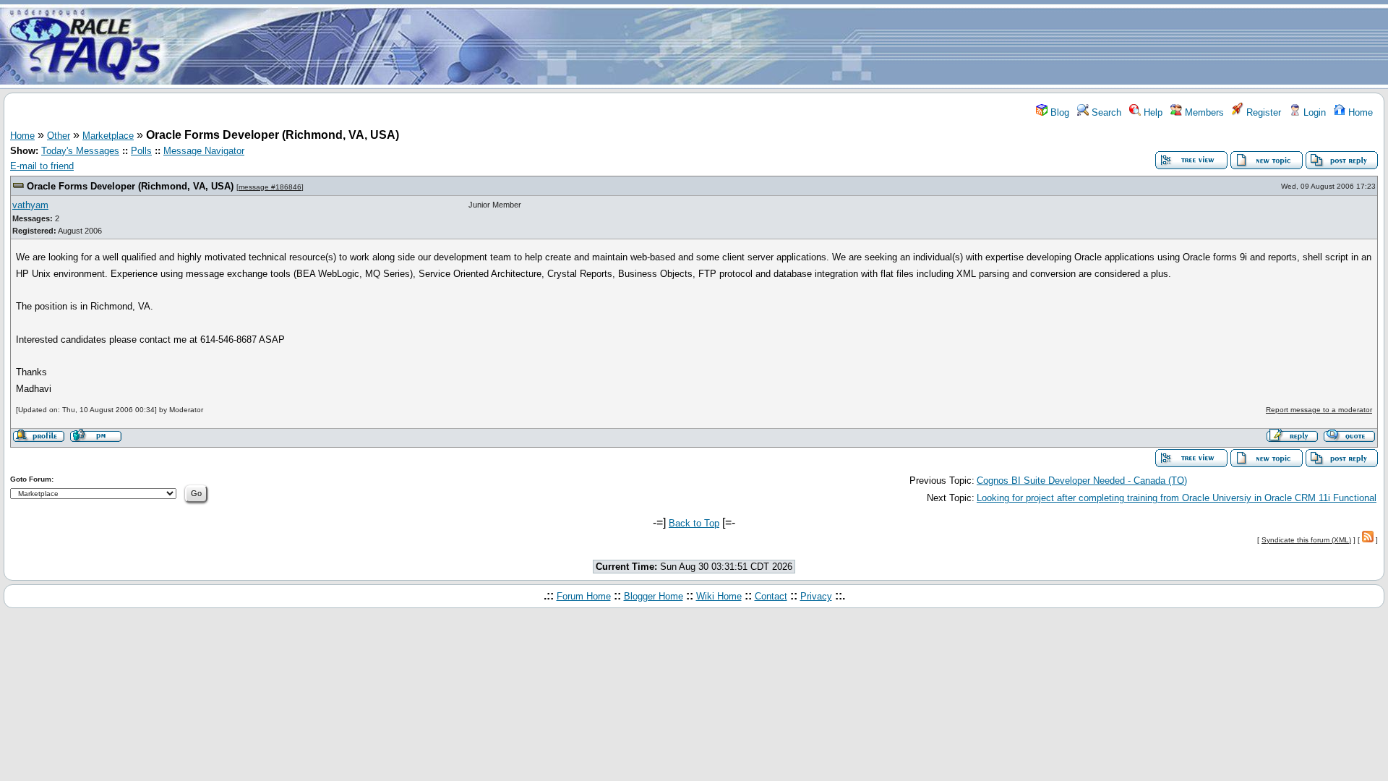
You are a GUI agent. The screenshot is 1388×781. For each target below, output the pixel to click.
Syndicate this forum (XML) (1306, 540)
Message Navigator (203, 150)
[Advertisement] (779, 45)
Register (1262, 112)
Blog (1058, 112)
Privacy (816, 596)
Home (1359, 112)
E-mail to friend (42, 166)
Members (1203, 112)
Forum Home (584, 596)
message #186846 (270, 187)
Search (1105, 112)
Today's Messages (80, 150)
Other (58, 135)
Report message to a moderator (1319, 410)
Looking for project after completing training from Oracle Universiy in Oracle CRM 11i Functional (1176, 497)
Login (1313, 112)
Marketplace (108, 135)
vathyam (30, 205)
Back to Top (694, 523)
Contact (771, 596)
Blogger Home (653, 596)
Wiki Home (719, 596)
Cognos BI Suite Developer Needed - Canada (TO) (1082, 480)
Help (1151, 112)
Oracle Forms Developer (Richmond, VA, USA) (130, 186)
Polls (141, 150)
